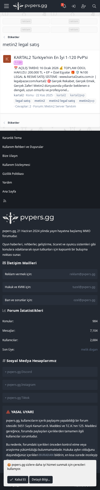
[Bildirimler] (64, 6)
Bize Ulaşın (9, 156)
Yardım (7, 182)
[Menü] (6, 6)
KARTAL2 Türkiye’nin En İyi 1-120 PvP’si (51, 57)
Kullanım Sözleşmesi (16, 165)
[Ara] (94, 6)
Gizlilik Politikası (13, 174)
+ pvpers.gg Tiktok (17, 398)
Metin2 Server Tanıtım (60, 106)
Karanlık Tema (12, 138)
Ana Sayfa (9, 191)
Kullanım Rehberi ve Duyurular (22, 147)
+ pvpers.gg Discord (18, 372)
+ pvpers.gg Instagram (20, 385)
